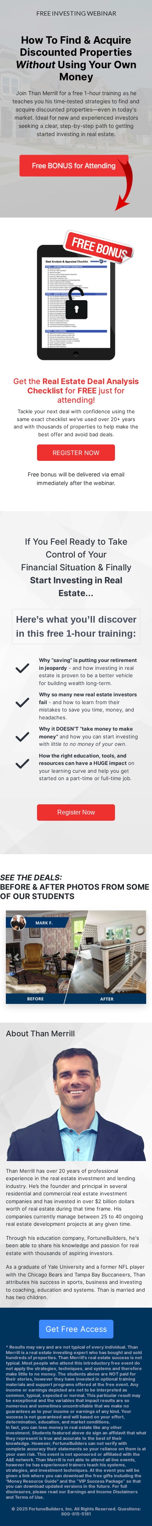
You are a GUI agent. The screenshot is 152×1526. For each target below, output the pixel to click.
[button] (16, 957)
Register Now (76, 812)
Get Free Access (76, 1329)
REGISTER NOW (76, 453)
